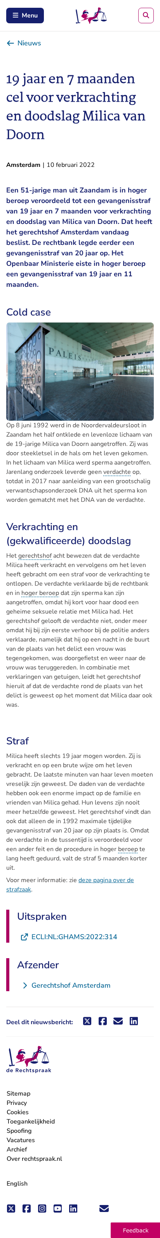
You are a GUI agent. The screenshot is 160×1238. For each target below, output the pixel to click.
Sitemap (18, 1093)
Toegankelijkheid (31, 1121)
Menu (30, 15)
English (17, 1183)
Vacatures (20, 1140)
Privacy (17, 1103)
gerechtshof (35, 555)
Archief (17, 1149)
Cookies (18, 1112)
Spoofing (19, 1131)
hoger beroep (40, 593)
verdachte (117, 472)
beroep (128, 849)
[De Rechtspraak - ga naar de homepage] (28, 1059)
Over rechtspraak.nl (34, 1159)
